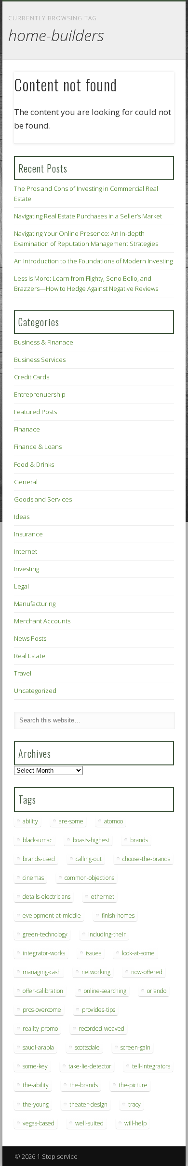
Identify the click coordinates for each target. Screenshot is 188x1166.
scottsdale (87, 1047)
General (26, 481)
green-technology (45, 934)
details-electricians (46, 896)
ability (30, 821)
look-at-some (138, 953)
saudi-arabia (38, 1047)
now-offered (146, 972)
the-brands (83, 1085)
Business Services (40, 359)
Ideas (21, 516)
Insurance (28, 534)
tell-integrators (151, 1066)
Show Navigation (150, 86)
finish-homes (118, 915)
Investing (26, 568)
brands (139, 840)
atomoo (113, 821)
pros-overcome (42, 1010)
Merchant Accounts (42, 621)
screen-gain (135, 1047)
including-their (107, 934)
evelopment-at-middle (52, 915)
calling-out (89, 859)
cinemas (33, 878)
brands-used (39, 859)
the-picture (133, 1085)
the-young (36, 1104)
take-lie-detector (89, 1066)
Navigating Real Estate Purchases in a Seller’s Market (88, 216)
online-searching (105, 991)
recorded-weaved (101, 1028)
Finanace (27, 429)
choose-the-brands (146, 859)
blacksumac (37, 840)
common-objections (89, 878)
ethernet (102, 896)
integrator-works (44, 953)
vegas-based (38, 1123)
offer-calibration (43, 991)
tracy (134, 1104)
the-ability (36, 1085)
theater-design (88, 1104)
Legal (21, 586)
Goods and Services (43, 499)
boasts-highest (91, 840)
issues (93, 953)
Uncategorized (35, 690)
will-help (135, 1123)
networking (95, 972)
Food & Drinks (34, 464)
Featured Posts (35, 411)
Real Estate (29, 655)
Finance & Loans (38, 446)
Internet (25, 551)
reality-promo (40, 1028)
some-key (35, 1066)
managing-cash (42, 972)
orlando (156, 991)
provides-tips (98, 1010)
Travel (22, 673)
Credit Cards (31, 377)
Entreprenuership (40, 394)
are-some (71, 821)
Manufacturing (34, 603)
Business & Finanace (43, 342)
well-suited (89, 1123)
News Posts (30, 638)
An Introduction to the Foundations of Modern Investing (93, 261)
